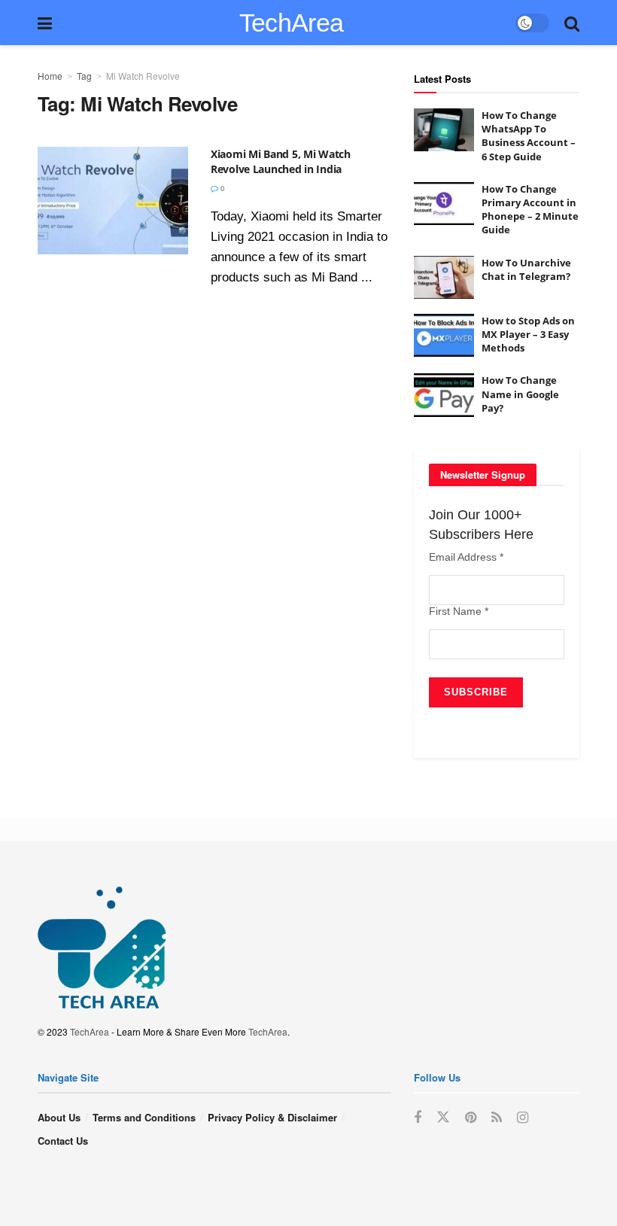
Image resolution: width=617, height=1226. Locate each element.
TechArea (291, 22)
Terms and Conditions (144, 1117)
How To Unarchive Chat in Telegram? (526, 269)
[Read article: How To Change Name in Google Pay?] (444, 394)
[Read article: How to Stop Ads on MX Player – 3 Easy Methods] (444, 335)
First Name (458, 611)
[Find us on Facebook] (417, 1117)
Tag (84, 75)
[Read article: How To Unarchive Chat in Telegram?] (444, 277)
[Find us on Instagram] (522, 1117)
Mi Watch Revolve (143, 75)
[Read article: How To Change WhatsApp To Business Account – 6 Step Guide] (444, 129)
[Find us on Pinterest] (470, 1117)
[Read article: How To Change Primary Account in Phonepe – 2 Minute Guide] (444, 203)
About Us (59, 1117)
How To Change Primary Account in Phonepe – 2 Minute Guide (530, 209)
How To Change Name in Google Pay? (520, 393)
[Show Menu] (45, 22)
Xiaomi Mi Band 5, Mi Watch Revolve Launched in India (281, 161)
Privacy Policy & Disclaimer (272, 1117)
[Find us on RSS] (496, 1117)
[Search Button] (571, 22)
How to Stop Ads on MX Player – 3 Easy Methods (528, 334)
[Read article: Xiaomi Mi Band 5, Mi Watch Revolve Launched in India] (113, 200)
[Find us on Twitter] (443, 1117)
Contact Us (63, 1140)
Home (50, 75)
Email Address (466, 557)
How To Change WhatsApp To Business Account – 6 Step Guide (529, 135)
